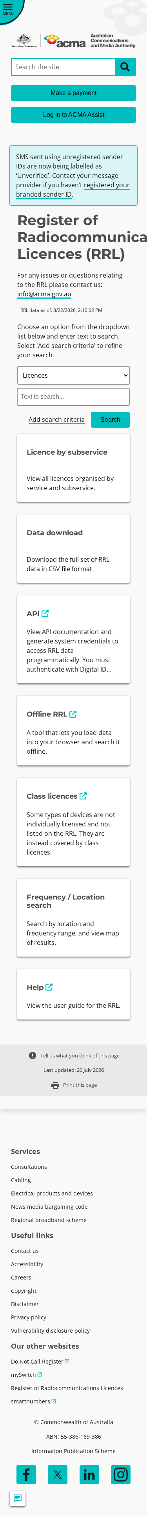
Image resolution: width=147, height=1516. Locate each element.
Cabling (21, 1180)
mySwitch (23, 1374)
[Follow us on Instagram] (121, 1474)
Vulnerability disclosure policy (50, 1330)
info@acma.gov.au (44, 294)
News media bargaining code (49, 1206)
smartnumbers (30, 1401)
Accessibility (27, 1264)
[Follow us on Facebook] (26, 1474)
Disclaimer (25, 1304)
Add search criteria (57, 419)
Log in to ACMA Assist (73, 114)
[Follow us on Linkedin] (89, 1474)
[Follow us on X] (57, 1474)
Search (110, 419)
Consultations (29, 1166)
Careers (21, 1277)
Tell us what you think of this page (74, 1055)
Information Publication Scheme (73, 1451)
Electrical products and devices (52, 1193)
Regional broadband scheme (49, 1220)
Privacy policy (28, 1317)
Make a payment (73, 93)
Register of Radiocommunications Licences (67, 1388)
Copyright (23, 1290)
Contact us (25, 1250)
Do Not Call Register (37, 1361)
